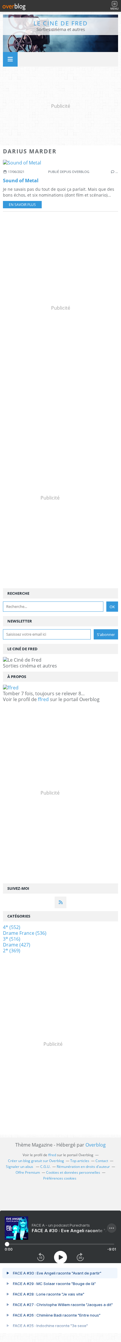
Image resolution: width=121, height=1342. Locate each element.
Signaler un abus (20, 1166)
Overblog (95, 1145)
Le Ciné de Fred (60, 23)
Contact (101, 1160)
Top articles (79, 1160)
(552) (11, 927)
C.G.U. (45, 1166)
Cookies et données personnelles (73, 1172)
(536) (24, 933)
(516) (11, 939)
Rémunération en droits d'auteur (83, 1166)
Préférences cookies (59, 1178)
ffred (43, 699)
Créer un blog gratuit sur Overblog (36, 1160)
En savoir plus (22, 204)
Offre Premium (28, 1172)
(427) (16, 945)
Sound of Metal (20, 180)
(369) (11, 950)
